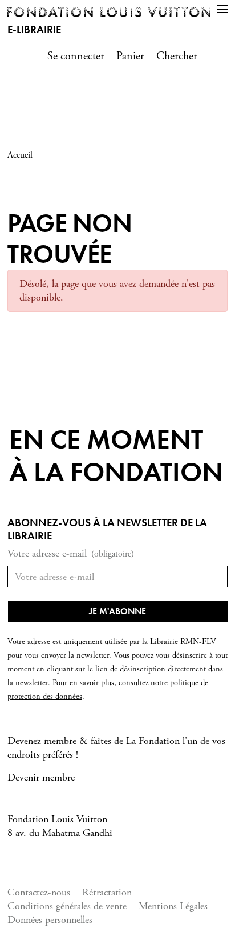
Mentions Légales (173, 906)
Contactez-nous (38, 892)
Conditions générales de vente (67, 906)
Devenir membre (41, 777)
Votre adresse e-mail (70, 553)
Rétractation (107, 892)
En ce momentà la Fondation (116, 456)
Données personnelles (49, 919)
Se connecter (75, 56)
